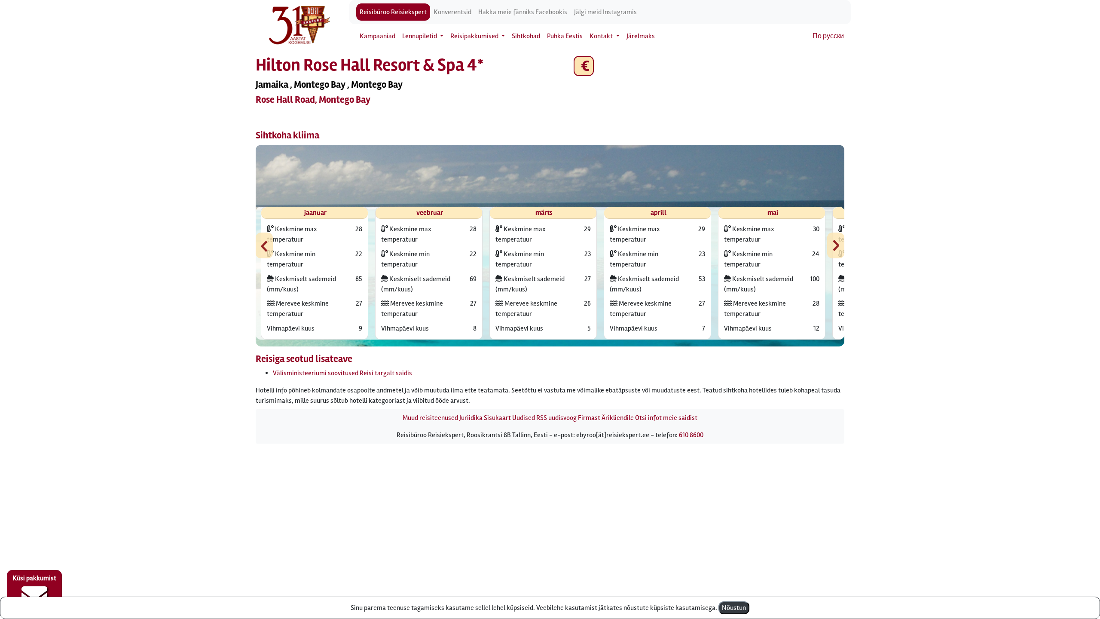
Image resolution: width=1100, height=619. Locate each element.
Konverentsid (452, 12)
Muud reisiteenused (430, 418)
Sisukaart (497, 418)
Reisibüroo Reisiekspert (393, 12)
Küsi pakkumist (34, 578)
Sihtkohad (526, 36)
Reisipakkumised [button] (475, 36)
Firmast (589, 418)
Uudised (523, 418)
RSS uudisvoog (556, 418)
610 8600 (691, 435)
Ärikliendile (618, 418)
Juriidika (471, 418)
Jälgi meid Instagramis (605, 12)
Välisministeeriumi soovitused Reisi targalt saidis (342, 373)
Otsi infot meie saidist (666, 418)
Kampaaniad (377, 36)
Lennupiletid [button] (420, 36)
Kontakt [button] (602, 36)
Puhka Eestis (565, 36)
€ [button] (584, 66)
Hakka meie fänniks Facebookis (522, 12)
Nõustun (734, 608)
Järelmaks (640, 36)
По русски (828, 36)
